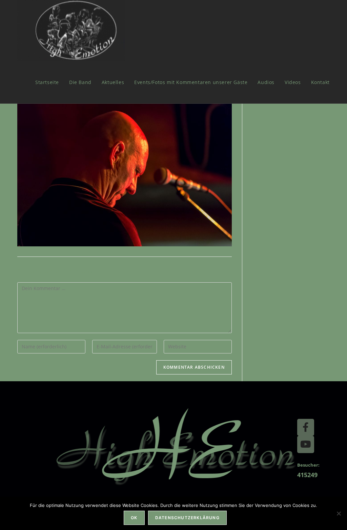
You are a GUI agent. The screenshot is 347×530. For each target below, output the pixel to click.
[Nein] (338, 513)
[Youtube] (305, 444)
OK (134, 517)
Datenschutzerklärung (187, 517)
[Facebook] (305, 427)
